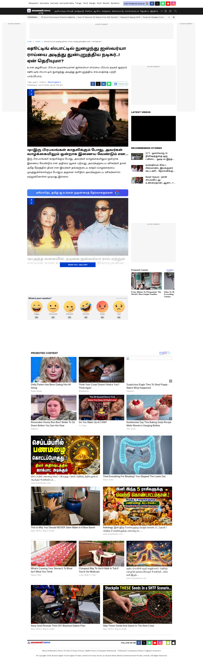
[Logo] (39, 11)
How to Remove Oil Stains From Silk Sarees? (98, 17)
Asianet (38, 642)
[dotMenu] (162, 11)
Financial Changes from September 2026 (161, 17)
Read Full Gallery (78, 265)
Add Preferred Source (134, 4)
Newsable (44, 3)
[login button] (166, 11)
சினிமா (88, 11)
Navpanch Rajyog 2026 (130, 17)
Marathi (106, 3)
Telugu (78, 3)
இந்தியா (154, 11)
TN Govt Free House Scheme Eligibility (58, 17)
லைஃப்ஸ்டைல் (132, 11)
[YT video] (168, 3)
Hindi (99, 3)
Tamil (85, 3)
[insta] (173, 3)
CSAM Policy (90, 651)
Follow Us (123, 84)
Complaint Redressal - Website (111, 651)
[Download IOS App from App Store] (173, 643)
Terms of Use (63, 651)
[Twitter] (157, 3)
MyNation (115, 3)
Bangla (92, 3)
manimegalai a (54, 82)
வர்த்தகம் (106, 11)
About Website (49, 651)
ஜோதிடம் (144, 11)
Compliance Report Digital (139, 651)
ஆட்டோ (97, 11)
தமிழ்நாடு (79, 11)
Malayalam (33, 3)
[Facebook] (152, 3)
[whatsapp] (162, 3)
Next (173, 17)
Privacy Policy (77, 651)
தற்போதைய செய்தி (64, 11)
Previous (169, 17)
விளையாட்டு (118, 11)
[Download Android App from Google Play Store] (168, 643)
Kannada (54, 3)
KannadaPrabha (66, 3)
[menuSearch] (175, 11)
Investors (156, 651)
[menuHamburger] (170, 11)
